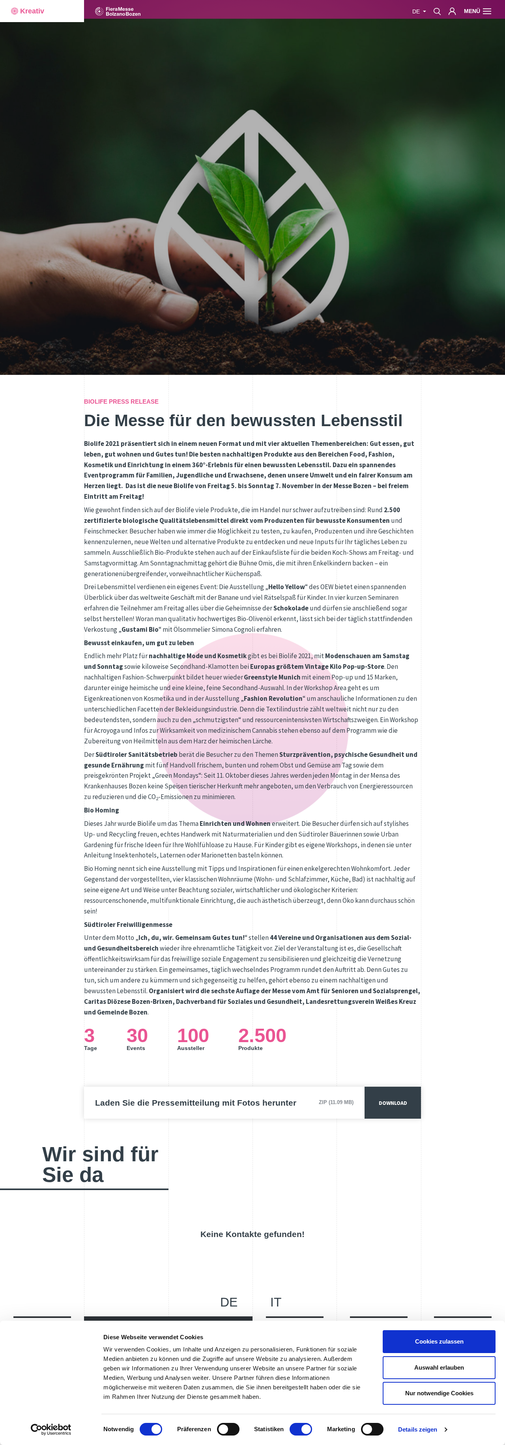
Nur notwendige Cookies (439, 1393)
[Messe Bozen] (117, 11)
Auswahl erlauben (439, 1367)
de (229, 1302)
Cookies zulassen (439, 1341)
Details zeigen (417, 1429)
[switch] (228, 1429)
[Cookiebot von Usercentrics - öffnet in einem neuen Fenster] (51, 1430)
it (276, 1302)
